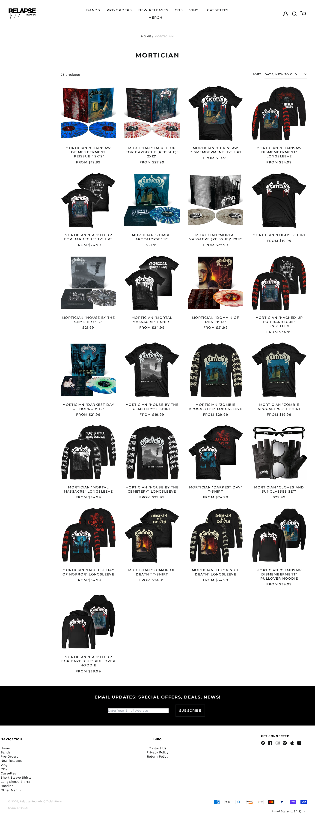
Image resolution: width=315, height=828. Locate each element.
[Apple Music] (292, 743)
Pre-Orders (119, 10)
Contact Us (157, 748)
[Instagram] (278, 743)
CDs (179, 10)
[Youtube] (299, 743)
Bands (93, 10)
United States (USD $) (286, 811)
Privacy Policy (157, 752)
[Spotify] (285, 743)
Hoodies (7, 786)
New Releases (153, 10)
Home (146, 36)
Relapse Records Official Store (41, 801)
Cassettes (218, 10)
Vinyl (195, 10)
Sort (257, 74)
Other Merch (11, 790)
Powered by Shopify (18, 808)
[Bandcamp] (263, 743)
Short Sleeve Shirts (16, 777)
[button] (294, 14)
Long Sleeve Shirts (15, 781)
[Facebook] (270, 743)
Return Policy (157, 756)
